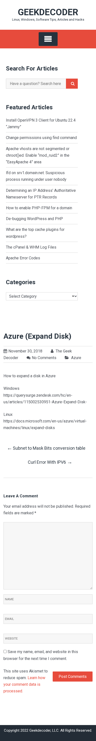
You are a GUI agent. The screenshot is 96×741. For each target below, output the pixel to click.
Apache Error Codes (23, 258)
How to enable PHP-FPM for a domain (39, 208)
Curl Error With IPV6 (50, 462)
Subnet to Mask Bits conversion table (46, 448)
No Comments (44, 357)
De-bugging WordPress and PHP (34, 218)
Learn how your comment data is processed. (24, 684)
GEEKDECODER (48, 12)
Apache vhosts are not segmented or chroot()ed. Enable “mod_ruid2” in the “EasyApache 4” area (37, 155)
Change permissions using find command (41, 137)
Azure (76, 357)
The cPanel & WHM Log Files (31, 247)
